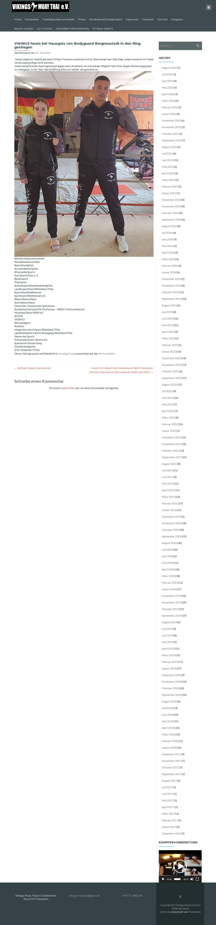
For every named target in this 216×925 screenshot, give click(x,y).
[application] (180, 866)
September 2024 (171, 219)
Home (18, 19)
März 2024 (168, 259)
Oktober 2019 (170, 609)
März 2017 (168, 813)
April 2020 (168, 569)
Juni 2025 (167, 160)
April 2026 (168, 94)
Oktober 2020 (170, 529)
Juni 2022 (167, 397)
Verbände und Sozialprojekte (105, 19)
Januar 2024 (169, 272)
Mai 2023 (167, 325)
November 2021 (171, 443)
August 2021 (169, 463)
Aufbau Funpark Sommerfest (32, 367)
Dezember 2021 (171, 437)
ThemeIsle (194, 911)
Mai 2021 (167, 483)
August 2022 (169, 384)
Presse (82, 19)
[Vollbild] (197, 879)
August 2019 (169, 622)
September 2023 (171, 298)
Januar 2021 (169, 510)
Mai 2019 (167, 642)
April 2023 (168, 331)
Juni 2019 (167, 635)
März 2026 (168, 100)
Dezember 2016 (171, 833)
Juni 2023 (167, 318)
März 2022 (168, 417)
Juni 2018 (167, 714)
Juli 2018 (167, 708)
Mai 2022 (167, 404)
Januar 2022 (169, 430)
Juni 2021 (167, 476)
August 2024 (169, 226)
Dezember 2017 (171, 754)
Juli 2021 (167, 470)
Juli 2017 (167, 787)
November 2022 (171, 364)
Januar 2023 (169, 351)
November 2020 (171, 523)
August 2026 (169, 67)
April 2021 (168, 490)
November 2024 (171, 206)
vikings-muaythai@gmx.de (84, 895)
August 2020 (169, 543)
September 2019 (171, 615)
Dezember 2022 (171, 358)
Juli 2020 (167, 549)
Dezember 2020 (171, 516)
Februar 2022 (170, 424)
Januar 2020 (169, 589)
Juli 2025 (167, 153)
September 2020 (171, 536)
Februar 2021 (170, 503)
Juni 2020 (167, 556)
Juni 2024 (167, 239)
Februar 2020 (170, 582)
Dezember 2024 (171, 199)
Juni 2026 (167, 80)
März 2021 (168, 496)
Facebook (148, 19)
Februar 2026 (170, 107)
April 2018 (168, 727)
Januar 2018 (169, 747)
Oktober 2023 (170, 292)
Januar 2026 (169, 113)
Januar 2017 (169, 826)
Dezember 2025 (171, 120)
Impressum (132, 19)
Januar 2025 (169, 193)
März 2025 (168, 179)
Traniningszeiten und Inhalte (58, 19)
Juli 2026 (167, 74)
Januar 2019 (169, 668)
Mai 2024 (167, 245)
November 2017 (171, 760)
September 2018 (171, 694)
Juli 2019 (167, 628)
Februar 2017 (170, 820)
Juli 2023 (167, 311)
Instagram (177, 19)
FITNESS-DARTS (102, 28)
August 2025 (169, 146)
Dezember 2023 (171, 278)
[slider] (177, 879)
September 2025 (171, 140)
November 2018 (171, 681)
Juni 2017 (167, 793)
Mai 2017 (167, 800)
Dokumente (32, 19)
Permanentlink (106, 353)
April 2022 (168, 410)
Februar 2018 (170, 741)
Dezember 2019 (171, 595)
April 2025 (168, 173)
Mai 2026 (167, 87)
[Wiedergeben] (163, 879)
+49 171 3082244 (132, 895)
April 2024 (168, 252)
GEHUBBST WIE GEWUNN (72, 28)
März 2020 (168, 576)
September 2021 (171, 457)
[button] (180, 866)
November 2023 (171, 285)
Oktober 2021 (170, 450)
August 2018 (169, 701)
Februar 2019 (170, 661)
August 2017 (169, 780)
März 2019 (168, 655)
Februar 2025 (170, 186)
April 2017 (168, 807)
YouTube (162, 19)
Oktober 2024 (170, 212)
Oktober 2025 (170, 133)
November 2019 (171, 602)
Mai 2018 (167, 721)
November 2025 (171, 127)
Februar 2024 (170, 265)
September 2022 (171, 377)
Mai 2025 (167, 166)
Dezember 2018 (171, 675)
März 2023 (168, 338)
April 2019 (168, 648)
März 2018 (168, 734)
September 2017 (171, 774)
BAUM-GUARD (23, 28)
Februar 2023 (170, 344)
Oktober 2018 (170, 688)
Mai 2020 (167, 562)
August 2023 (169, 305)
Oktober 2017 (170, 767)
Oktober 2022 (170, 371)
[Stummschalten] (192, 879)
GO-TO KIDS (44, 28)
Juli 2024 (167, 232)
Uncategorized (66, 353)
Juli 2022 (167, 391)
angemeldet (67, 387)
